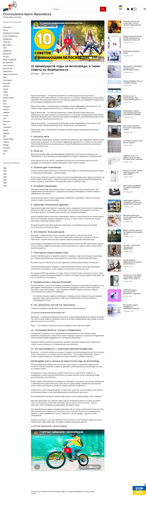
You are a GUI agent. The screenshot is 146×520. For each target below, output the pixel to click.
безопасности (46, 491)
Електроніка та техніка (11, 33)
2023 (5, 177)
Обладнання (7, 39)
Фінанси (6, 109)
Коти (4, 118)
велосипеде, (56, 491)
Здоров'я (6, 86)
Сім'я (5, 104)
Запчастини (7, 54)
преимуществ (78, 491)
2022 (5, 180)
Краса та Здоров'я (9, 59)
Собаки (5, 115)
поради (70, 491)
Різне (5, 77)
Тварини (6, 142)
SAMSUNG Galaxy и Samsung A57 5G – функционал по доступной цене (132, 292)
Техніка (5, 95)
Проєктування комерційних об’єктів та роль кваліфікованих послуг (132, 68)
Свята (5, 151)
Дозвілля (6, 133)
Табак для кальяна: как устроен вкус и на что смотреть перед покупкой (132, 23)
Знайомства (7, 51)
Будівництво (7, 71)
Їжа (4, 154)
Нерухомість (7, 27)
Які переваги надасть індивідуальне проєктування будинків (131, 306)
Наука (5, 92)
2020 (5, 186)
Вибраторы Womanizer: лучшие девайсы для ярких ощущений (132, 217)
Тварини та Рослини (10, 74)
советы (86, 491)
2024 (5, 174)
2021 (5, 183)
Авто (4, 124)
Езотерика (6, 148)
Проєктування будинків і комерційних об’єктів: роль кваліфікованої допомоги (132, 202)
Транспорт (7, 42)
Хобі (4, 48)
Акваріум (6, 112)
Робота (5, 30)
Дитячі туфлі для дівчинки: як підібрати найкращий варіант (132, 187)
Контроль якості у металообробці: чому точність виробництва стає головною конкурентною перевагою (132, 99)
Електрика (6, 121)
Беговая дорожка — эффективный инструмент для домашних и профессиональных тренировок (132, 263)
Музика (5, 130)
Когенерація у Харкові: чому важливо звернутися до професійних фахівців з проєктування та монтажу (132, 113)
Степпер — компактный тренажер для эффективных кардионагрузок (131, 247)
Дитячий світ (7, 68)
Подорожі (6, 106)
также (92, 491)
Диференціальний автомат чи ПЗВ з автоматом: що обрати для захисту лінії (132, 38)
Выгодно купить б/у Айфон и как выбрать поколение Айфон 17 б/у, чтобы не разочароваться (132, 277)
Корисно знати (8, 98)
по (66, 491)
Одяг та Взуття (8, 65)
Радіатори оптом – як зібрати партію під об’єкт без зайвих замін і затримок (132, 157)
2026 (5, 168)
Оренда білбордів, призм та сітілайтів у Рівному (133, 82)
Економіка (6, 83)
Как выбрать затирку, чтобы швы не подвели (132, 141)
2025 (5, 171)
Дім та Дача (7, 45)
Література (7, 127)
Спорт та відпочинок (10, 36)
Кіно (4, 136)
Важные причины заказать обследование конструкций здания (132, 232)
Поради (6, 145)
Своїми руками (8, 139)
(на (39, 491)
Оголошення (7, 80)
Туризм (5, 89)
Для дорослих (8, 62)
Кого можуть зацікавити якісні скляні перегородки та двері (132, 127)
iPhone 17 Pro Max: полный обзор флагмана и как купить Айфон (132, 172)
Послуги (6, 56)
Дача (5, 101)
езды (63, 491)
